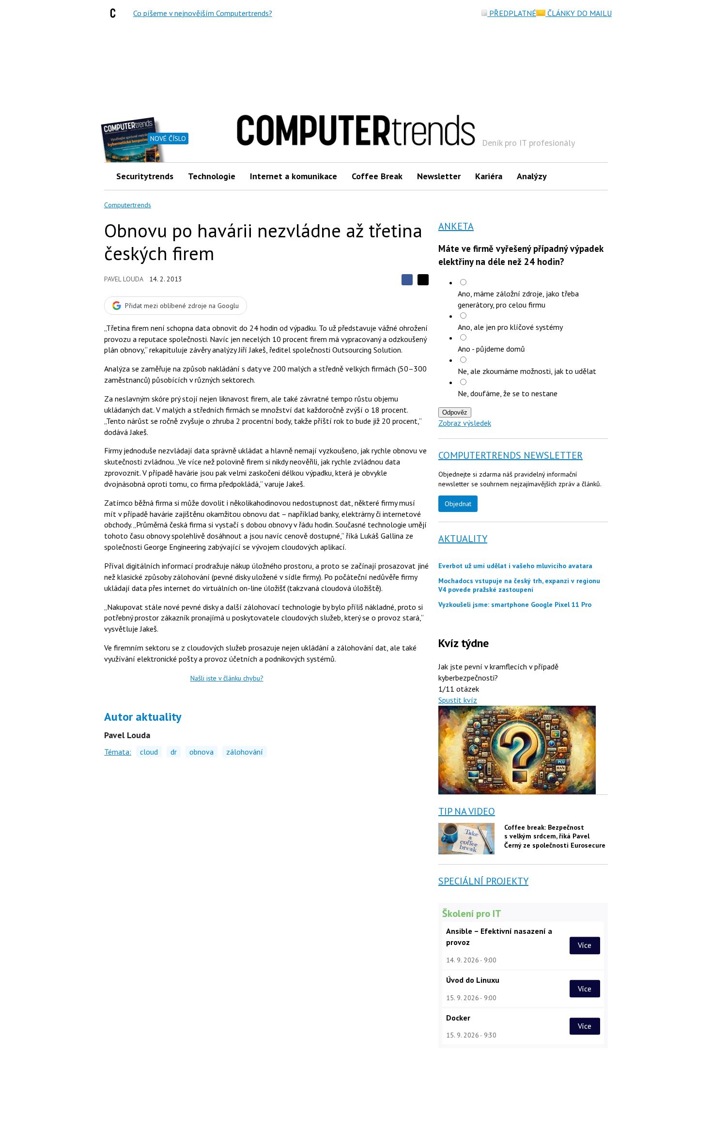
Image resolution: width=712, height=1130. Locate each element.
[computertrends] (115, 13)
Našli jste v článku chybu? (226, 678)
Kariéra (488, 176)
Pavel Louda (123, 279)
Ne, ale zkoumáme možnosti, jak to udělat (527, 371)
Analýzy (532, 176)
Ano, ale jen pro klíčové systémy (510, 327)
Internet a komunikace (293, 176)
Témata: (117, 752)
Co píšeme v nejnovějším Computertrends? (202, 13)
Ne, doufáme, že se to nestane (507, 393)
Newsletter (439, 176)
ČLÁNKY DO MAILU (578, 13)
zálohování (244, 752)
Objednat (458, 503)
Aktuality (462, 538)
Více (584, 945)
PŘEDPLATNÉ (511, 13)
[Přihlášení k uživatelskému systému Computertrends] (593, 176)
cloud (149, 752)
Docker (458, 1017)
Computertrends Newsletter (510, 455)
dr (173, 752)
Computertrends (127, 205)
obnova (201, 752)
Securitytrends (144, 176)
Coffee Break (377, 176)
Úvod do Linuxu (472, 980)
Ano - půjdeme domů (491, 349)
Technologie (211, 176)
